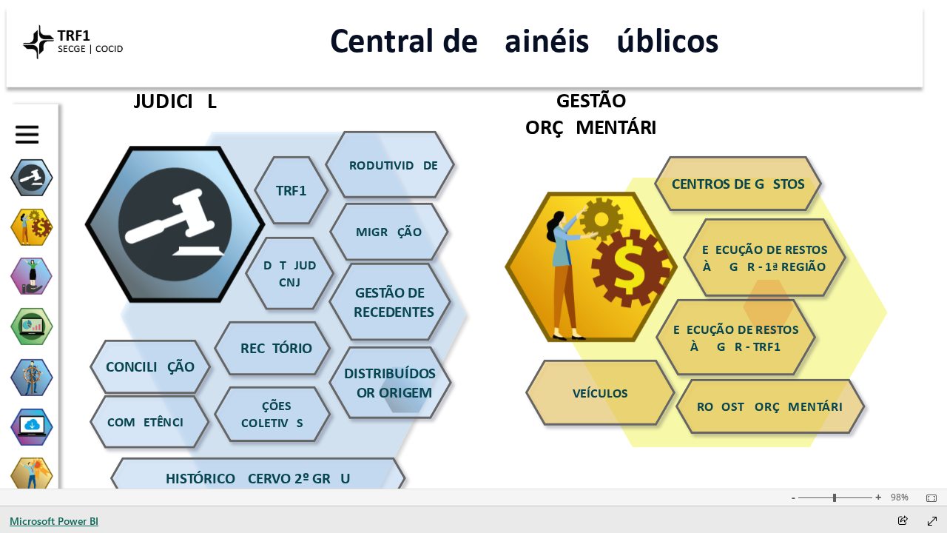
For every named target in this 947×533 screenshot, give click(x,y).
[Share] (903, 521)
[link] (390, 164)
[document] (524, 41)
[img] (73, 40)
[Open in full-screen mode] (932, 521)
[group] (524, 40)
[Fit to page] (928, 498)
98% (900, 497)
